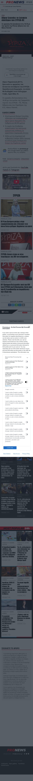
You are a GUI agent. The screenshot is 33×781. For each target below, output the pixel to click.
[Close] (29, 327)
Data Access (16, 453)
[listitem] (16, 357)
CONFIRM (10, 447)
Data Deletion (7, 453)
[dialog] (16, 390)
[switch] (26, 361)
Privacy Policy (26, 453)
